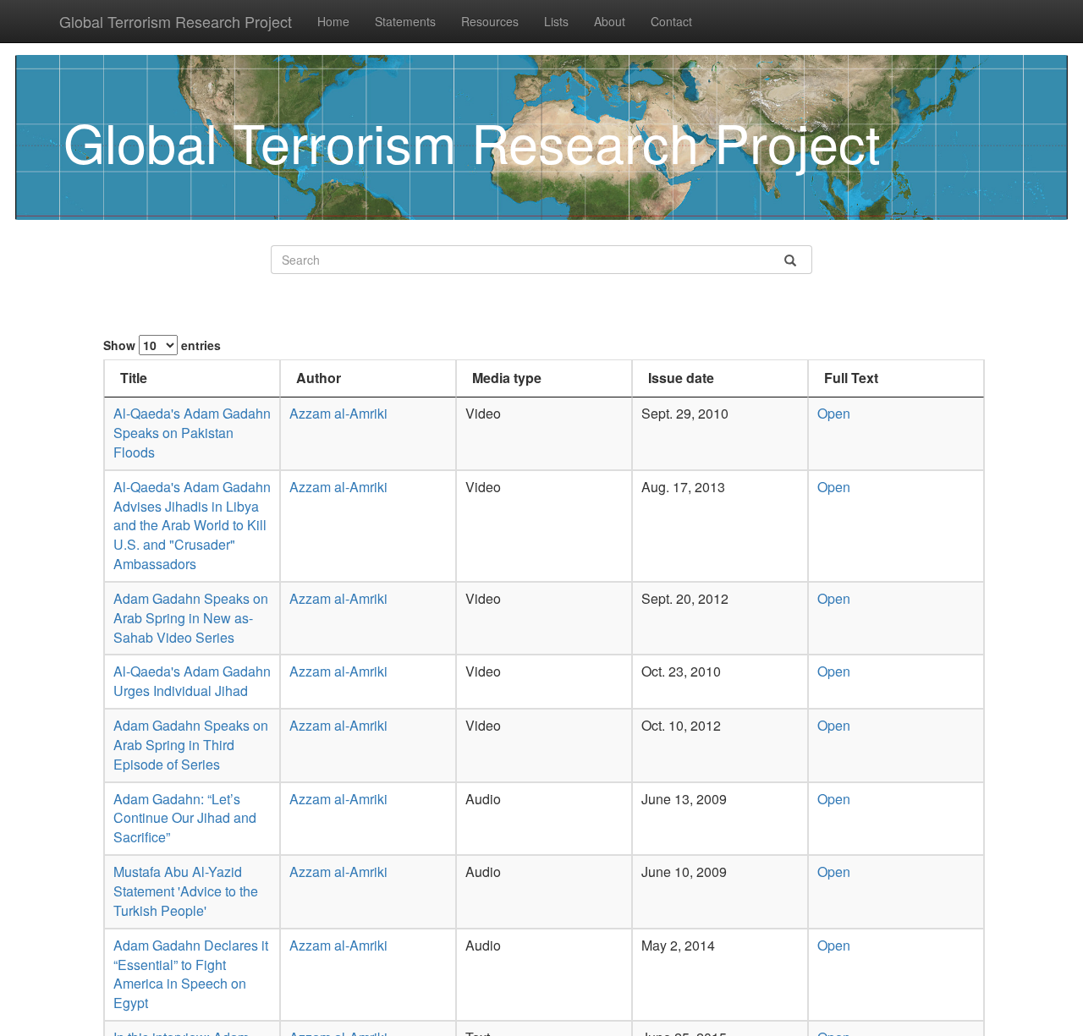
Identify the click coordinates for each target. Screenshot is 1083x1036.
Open (833, 413)
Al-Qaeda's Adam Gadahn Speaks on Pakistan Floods (192, 432)
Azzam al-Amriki (338, 413)
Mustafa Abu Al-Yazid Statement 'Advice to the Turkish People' (185, 891)
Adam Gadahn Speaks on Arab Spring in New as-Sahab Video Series (190, 618)
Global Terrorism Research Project (175, 21)
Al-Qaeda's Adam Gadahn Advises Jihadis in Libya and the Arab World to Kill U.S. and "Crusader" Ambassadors (192, 525)
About (609, 21)
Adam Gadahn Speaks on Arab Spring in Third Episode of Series (190, 744)
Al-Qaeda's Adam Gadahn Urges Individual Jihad (192, 680)
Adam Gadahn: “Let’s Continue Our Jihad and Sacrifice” (184, 818)
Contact (671, 21)
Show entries (162, 345)
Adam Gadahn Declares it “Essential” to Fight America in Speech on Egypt (190, 974)
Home (333, 21)
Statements (405, 21)
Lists (556, 21)
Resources (490, 21)
